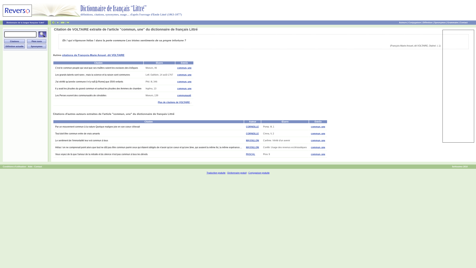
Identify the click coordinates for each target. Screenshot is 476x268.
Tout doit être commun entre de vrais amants (77, 133)
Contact (464, 22)
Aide (30, 166)
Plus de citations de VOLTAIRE (174, 102)
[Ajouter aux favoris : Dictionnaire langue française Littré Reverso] (57, 22)
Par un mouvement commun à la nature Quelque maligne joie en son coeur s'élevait (97, 126)
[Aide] (53, 22)
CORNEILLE (252, 126)
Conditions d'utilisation (14, 166)
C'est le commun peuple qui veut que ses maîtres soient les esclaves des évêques (96, 68)
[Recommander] (67, 22)
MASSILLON (252, 140)
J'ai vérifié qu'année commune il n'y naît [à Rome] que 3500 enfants (89, 81)
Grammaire (452, 22)
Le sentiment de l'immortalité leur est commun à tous (81, 140)
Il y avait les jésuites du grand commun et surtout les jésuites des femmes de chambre (98, 88)
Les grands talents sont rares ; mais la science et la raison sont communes (92, 75)
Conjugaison (415, 22)
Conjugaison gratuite (259, 173)
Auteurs (403, 22)
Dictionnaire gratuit (237, 173)
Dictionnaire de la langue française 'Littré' (25, 23)
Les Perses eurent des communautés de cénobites (80, 95)
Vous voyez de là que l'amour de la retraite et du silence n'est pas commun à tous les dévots (101, 154)
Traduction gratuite (216, 173)
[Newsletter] (63, 22)
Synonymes (440, 22)
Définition (427, 22)
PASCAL (250, 154)
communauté (184, 95)
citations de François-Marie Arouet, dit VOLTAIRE (93, 55)
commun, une (184, 68)
